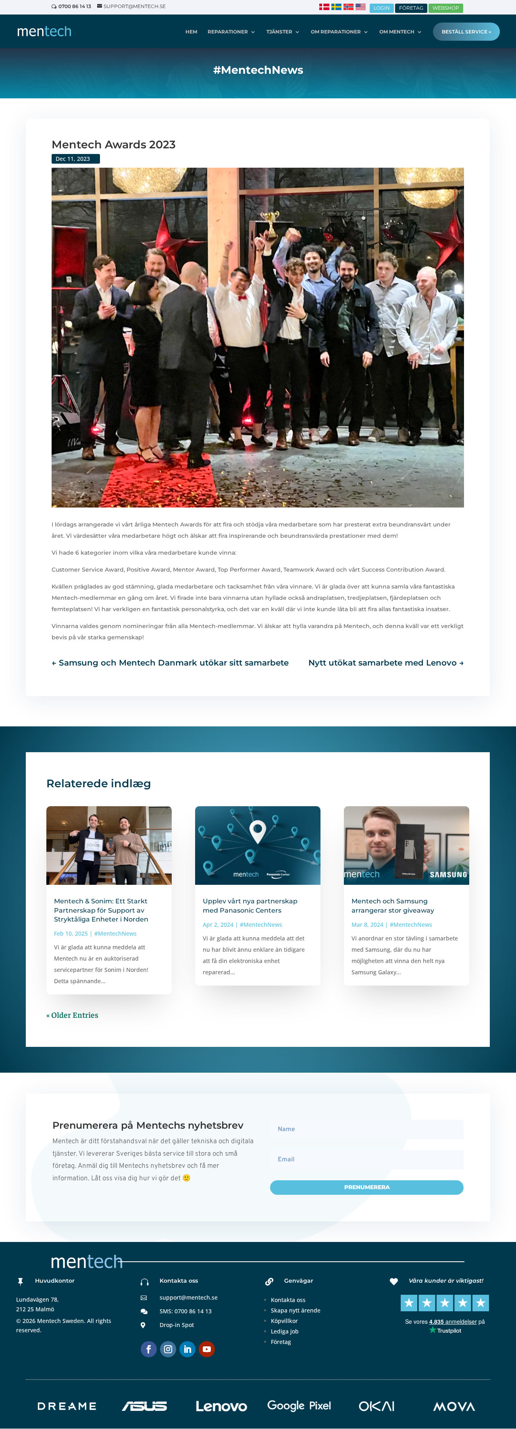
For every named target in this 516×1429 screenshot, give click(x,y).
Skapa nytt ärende (295, 1310)
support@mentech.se (189, 1297)
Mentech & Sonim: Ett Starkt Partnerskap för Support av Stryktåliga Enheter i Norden (101, 910)
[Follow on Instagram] (168, 1349)
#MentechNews (115, 933)
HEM (191, 32)
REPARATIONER (228, 32)
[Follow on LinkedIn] (187, 1349)
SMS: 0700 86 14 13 (186, 1311)
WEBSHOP (446, 8)
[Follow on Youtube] (207, 1349)
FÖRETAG (411, 8)
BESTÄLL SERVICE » (466, 32)
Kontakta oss (288, 1300)
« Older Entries (72, 1014)
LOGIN (382, 8)
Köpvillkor (284, 1321)
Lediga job (285, 1331)
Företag (281, 1342)
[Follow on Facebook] (149, 1349)
